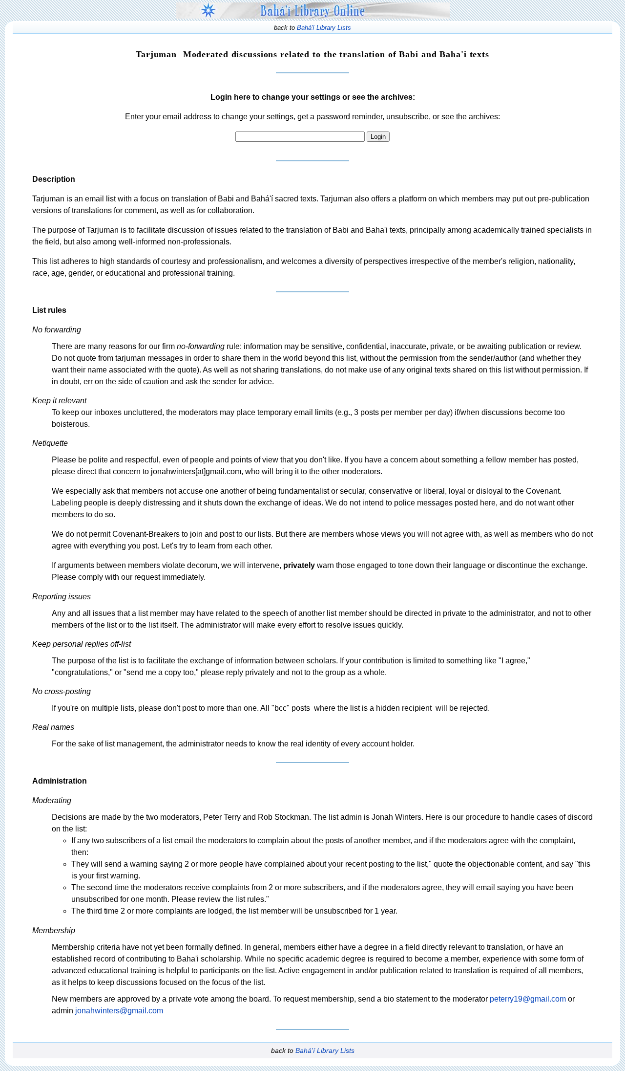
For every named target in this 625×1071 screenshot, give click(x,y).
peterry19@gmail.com (528, 999)
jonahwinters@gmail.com (119, 1010)
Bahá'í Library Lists (324, 27)
